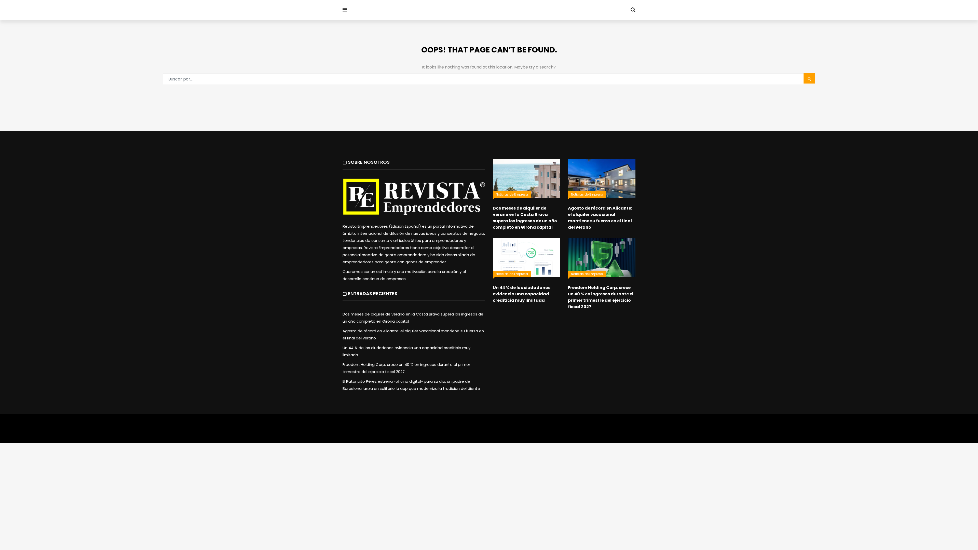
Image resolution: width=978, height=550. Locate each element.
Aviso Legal (489, 428)
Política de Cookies (560, 428)
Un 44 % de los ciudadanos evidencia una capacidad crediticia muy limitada (521, 294)
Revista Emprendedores (407, 10)
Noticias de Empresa (512, 194)
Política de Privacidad (521, 428)
